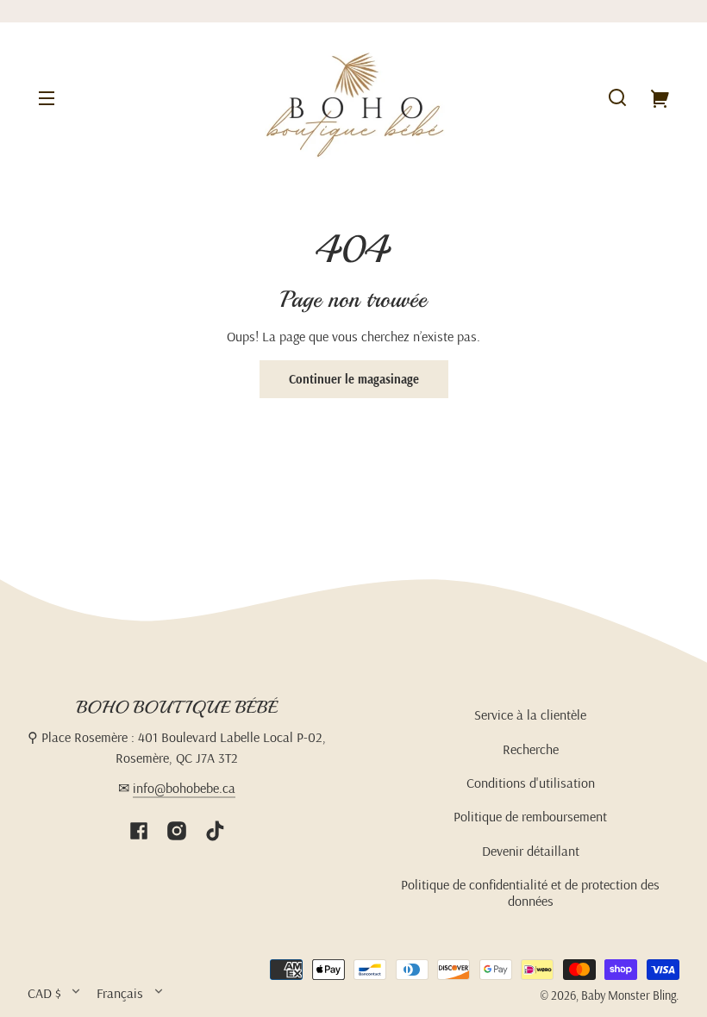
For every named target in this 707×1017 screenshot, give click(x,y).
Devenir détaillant (530, 850)
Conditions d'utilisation (530, 782)
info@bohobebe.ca (184, 787)
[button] (617, 97)
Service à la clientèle (530, 714)
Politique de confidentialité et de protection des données (530, 892)
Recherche (531, 749)
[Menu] (47, 97)
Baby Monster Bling (628, 995)
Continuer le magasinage (354, 379)
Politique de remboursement (530, 816)
